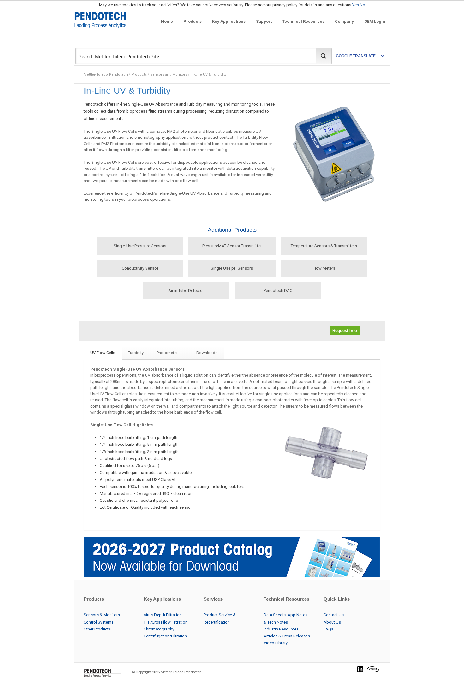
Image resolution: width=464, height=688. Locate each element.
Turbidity (136, 352)
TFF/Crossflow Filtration (165, 622)
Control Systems (99, 622)
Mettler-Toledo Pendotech (106, 74)
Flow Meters (324, 268)
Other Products (97, 629)
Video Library (276, 643)
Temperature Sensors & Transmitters (324, 245)
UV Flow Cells (102, 352)
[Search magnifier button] (323, 56)
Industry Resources (281, 629)
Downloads (206, 352)
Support (264, 21)
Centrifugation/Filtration (165, 636)
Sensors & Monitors (102, 614)
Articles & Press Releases (287, 636)
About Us (332, 622)
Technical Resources (303, 21)
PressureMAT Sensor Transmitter (232, 245)
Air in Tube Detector (186, 290)
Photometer (167, 352)
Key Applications (229, 21)
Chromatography (159, 629)
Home (167, 21)
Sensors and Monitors (168, 74)
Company (344, 21)
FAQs (328, 629)
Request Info (344, 330)
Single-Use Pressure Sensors (140, 245)
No (362, 5)
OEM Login (374, 21)
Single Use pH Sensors (232, 268)
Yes (355, 5)
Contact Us (334, 614)
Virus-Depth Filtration (163, 614)
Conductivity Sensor (140, 268)
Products (192, 21)
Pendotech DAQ (278, 290)
